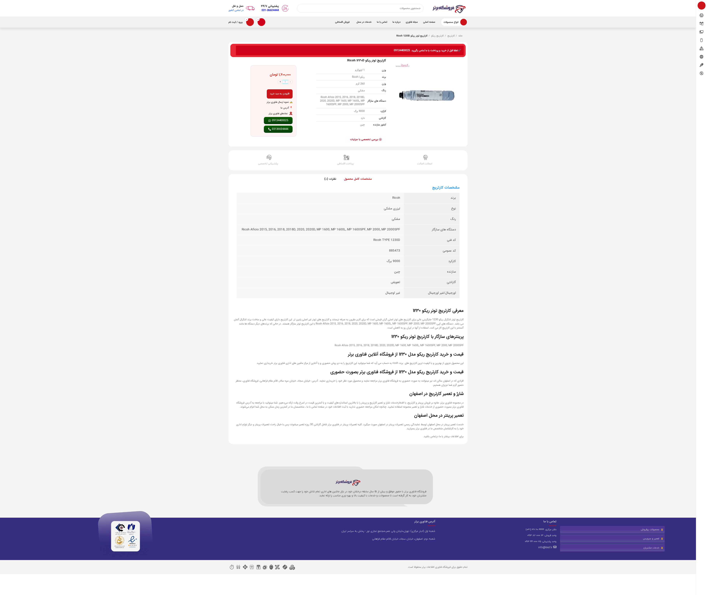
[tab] (358, 179)
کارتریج (451, 36)
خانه (460, 36)
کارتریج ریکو (437, 36)
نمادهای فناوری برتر (278, 113)
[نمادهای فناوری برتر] (291, 113)
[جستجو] (301, 8)
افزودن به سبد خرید (279, 93)
